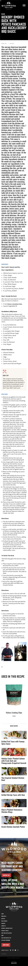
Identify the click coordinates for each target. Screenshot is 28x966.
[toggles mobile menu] (24, 5)
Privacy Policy (3, 953)
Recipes (12, 43)
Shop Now (6, 945)
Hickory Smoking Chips (14, 304)
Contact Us (6, 875)
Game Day (4, 43)
